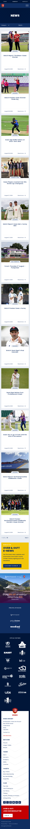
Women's (5, 757)
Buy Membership (7, 776)
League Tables (7, 745)
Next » (27, 538)
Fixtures (5, 743)
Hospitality (6, 779)
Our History (6, 791)
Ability (4, 762)
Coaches (5, 764)
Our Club (5, 786)
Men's (4, 755)
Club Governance (8, 788)
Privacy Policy (4, 823)
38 (7, 538)
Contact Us (6, 732)
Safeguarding (7, 798)
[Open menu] (27, 6)
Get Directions (7, 735)
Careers (5, 793)
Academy (6, 759)
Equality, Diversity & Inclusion (11, 795)
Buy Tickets (6, 771)
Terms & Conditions (13, 823)
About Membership (8, 774)
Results (5, 747)
